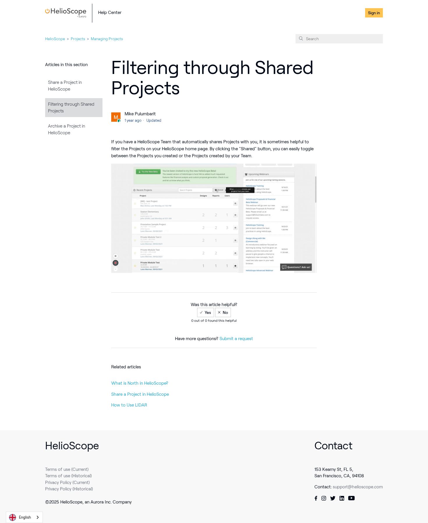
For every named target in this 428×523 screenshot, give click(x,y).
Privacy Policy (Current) (67, 482)
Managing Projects (107, 39)
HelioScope (55, 39)
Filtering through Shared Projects (71, 107)
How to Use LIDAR (129, 405)
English (25, 517)
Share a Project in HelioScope (65, 85)
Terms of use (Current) (67, 469)
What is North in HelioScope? (139, 383)
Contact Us (351, 12)
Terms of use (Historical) (68, 475)
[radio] (205, 312)
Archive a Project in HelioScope (66, 129)
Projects (78, 39)
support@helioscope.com (358, 487)
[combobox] (24, 517)
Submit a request (236, 338)
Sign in (374, 12)
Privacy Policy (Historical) (69, 489)
